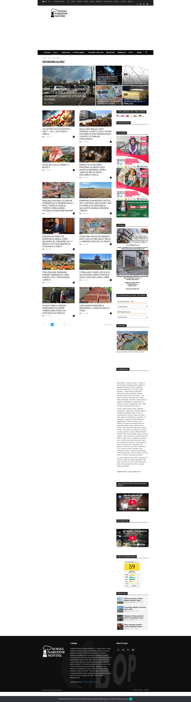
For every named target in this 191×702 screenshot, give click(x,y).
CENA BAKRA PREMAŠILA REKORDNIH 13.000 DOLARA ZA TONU (94, 308)
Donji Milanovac (108, 1)
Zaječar (73, 1)
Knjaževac (79, 1)
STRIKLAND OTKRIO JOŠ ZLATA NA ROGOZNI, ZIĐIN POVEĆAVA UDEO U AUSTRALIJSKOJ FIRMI (94, 275)
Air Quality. (132, 562)
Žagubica (130, 1)
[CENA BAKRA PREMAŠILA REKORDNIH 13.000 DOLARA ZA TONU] (95, 295)
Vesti (55, 52)
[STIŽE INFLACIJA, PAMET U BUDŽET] (58, 154)
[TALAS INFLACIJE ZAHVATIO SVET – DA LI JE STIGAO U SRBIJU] (58, 118)
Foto (131, 52)
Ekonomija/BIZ (49, 86)
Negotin (86, 1)
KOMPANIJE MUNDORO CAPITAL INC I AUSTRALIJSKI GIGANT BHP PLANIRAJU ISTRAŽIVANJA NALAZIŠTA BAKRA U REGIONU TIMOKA (95, 205)
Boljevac (117, 1)
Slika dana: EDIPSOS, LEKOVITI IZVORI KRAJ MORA (130, 352)
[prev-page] (44, 324)
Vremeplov (121, 52)
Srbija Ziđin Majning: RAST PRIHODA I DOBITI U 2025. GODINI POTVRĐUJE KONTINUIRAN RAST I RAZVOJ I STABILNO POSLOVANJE (95, 134)
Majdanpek (99, 1)
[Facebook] (137, 4)
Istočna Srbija (78, 52)
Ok (131, 699)
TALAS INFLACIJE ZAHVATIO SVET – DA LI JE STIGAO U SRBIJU (56, 131)
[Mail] (143, 4)
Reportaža (110, 52)
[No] (189, 699)
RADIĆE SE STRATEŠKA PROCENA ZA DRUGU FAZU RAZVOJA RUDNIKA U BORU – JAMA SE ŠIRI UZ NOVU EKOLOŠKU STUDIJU (93, 170)
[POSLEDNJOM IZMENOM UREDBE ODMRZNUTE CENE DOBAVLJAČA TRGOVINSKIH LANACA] (58, 262)
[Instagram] (140, 4)
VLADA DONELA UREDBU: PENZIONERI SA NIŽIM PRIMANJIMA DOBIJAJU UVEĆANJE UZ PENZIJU (54, 309)
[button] (146, 53)
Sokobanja (123, 1)
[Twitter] (128, 650)
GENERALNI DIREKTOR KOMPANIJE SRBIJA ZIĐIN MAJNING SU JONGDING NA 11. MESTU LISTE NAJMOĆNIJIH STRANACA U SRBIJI (57, 241)
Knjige (139, 52)
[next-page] (69, 324)
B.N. (43, 136)
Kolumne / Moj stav (96, 52)
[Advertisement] (112, 12)
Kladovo (92, 1)
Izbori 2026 (66, 52)
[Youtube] (147, 4)
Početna (47, 52)
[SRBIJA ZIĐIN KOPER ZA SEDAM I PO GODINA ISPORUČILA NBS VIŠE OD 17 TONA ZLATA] (135, 96)
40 (64, 324)
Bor (68, 1)
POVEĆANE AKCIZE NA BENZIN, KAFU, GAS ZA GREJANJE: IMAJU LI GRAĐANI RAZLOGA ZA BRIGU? (95, 239)
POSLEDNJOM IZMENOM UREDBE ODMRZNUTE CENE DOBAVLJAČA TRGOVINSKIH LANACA (56, 276)
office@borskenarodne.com (91, 682)
